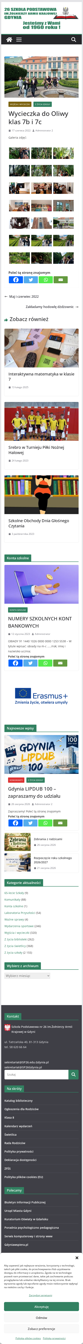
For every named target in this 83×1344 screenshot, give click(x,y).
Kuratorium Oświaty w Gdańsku (26, 1219)
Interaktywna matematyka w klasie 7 (41, 376)
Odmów (41, 1318)
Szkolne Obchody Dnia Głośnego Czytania (38, 523)
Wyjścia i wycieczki (20, 104)
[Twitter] (31, 279)
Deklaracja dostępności (20, 1160)
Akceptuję (41, 1307)
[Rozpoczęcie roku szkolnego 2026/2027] (17, 863)
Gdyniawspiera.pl (16, 1245)
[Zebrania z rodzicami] (17, 842)
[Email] (61, 279)
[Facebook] (16, 279)
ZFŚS (7, 1168)
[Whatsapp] (46, 279)
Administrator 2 (44, 130)
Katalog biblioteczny (18, 1101)
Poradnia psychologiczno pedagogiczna (31, 1227)
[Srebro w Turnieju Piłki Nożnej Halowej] (41, 405)
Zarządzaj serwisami (40, 1295)
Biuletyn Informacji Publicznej (25, 1202)
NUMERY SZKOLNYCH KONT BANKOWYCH (40, 622)
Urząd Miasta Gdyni (17, 1211)
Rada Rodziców (14, 1143)
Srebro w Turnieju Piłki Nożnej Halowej (36, 450)
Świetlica (10, 1134)
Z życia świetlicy (15, 946)
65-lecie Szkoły (14, 893)
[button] (77, 1258)
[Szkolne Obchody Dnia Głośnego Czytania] (41, 478)
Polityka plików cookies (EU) (23, 1177)
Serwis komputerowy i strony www (28, 1236)
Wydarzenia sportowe (19, 926)
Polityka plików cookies (28, 1338)
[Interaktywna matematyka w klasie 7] (41, 331)
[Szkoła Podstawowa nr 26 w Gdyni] (9, 39)
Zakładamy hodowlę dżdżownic (50, 307)
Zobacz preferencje (41, 1329)
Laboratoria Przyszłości (19, 913)
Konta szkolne (18, 610)
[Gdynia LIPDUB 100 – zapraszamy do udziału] (41, 754)
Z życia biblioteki (15, 939)
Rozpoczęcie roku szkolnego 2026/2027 (53, 860)
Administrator (42, 634)
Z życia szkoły (42, 104)
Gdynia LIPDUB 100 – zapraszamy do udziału (34, 792)
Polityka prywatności (54, 1338)
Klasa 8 (9, 1117)
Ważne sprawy (14, 919)
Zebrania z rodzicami (48, 839)
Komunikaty (16, 780)
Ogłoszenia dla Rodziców (21, 1109)
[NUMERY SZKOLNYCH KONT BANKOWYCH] (41, 584)
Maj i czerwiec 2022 (24, 296)
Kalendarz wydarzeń (18, 1126)
